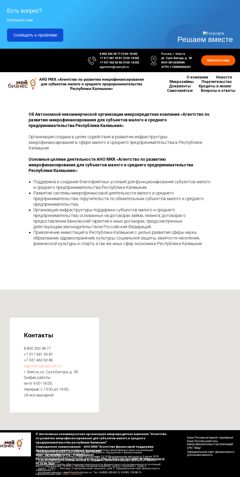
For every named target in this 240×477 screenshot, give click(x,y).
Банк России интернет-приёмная (210, 437)
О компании (197, 77)
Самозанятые (180, 90)
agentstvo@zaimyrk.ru (114, 67)
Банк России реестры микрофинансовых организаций (210, 442)
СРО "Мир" (194, 448)
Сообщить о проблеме (35, 35)
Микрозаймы (181, 81)
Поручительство (217, 81)
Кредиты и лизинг (215, 86)
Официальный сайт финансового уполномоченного (210, 453)
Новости (224, 77)
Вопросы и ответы (218, 90)
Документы (180, 86)
